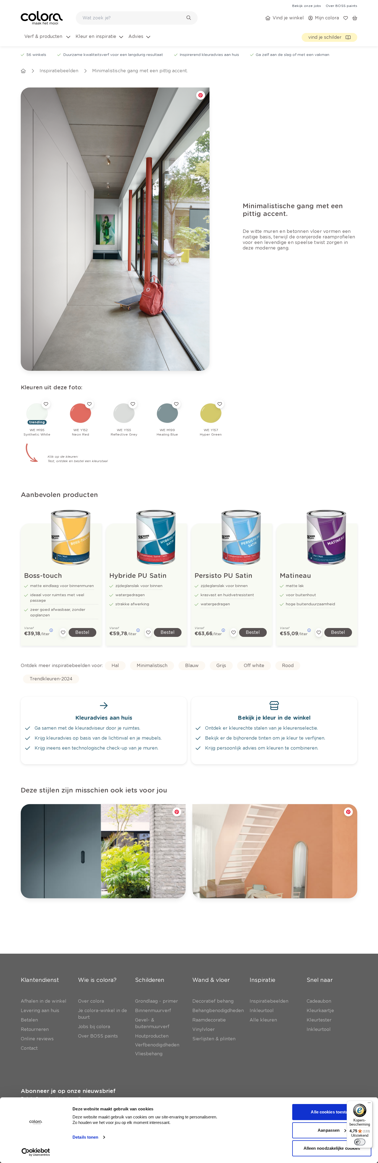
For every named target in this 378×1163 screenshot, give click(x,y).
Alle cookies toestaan (332, 1112)
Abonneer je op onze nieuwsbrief (68, 1091)
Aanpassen (329, 1130)
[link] (306, 5)
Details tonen (85, 1137)
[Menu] (369, 1104)
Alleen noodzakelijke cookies (332, 1148)
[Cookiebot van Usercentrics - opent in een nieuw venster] (36, 1152)
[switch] (359, 1142)
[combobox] (137, 18)
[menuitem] (47, 40)
